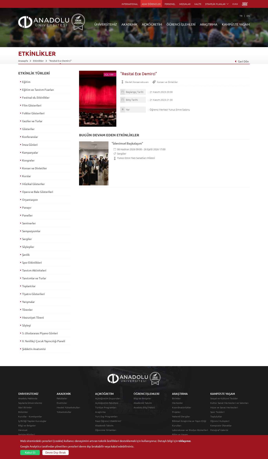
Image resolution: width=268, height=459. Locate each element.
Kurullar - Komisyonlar (30, 416)
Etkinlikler (38, 60)
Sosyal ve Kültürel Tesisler (224, 398)
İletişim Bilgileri (26, 434)
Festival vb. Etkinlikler (35, 97)
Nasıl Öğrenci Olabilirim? (108, 420)
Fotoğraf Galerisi (219, 430)
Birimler (176, 398)
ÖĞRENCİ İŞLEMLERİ (181, 24)
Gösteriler (28, 129)
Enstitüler (62, 402)
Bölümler (23, 411)
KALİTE (197, 3)
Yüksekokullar (64, 411)
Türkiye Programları (105, 407)
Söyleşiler (28, 246)
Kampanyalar (30, 152)
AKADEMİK (129, 24)
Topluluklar (216, 416)
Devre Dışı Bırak (55, 452)
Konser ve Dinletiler (167, 81)
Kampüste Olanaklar (221, 425)
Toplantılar (29, 286)
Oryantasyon (30, 199)
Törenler (27, 309)
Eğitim (26, 81)
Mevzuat (22, 430)
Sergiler (121, 153)
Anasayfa (23, 60)
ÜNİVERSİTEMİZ (105, 24)
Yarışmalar (28, 301)
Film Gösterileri (31, 105)
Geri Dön (243, 61)
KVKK (235, 3)
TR (241, 15)
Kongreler (28, 160)
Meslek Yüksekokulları (68, 407)
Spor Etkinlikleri (32, 262)
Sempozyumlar (31, 231)
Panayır (26, 207)
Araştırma (100, 411)
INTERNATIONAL (130, 3)
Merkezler (177, 402)
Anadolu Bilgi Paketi (144, 407)
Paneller (27, 215)
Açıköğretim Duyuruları (107, 398)
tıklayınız (185, 441)
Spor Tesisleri (217, 411)
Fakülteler (62, 398)
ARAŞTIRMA (208, 24)
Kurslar (26, 176)
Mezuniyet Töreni (33, 317)
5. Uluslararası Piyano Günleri (40, 333)
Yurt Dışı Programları (106, 416)
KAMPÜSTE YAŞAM (236, 24)
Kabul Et (30, 452)
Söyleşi (26, 325)
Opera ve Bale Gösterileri (37, 191)
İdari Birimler (25, 407)
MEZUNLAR (185, 3)
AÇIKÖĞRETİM (152, 24)
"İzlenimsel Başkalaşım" (127, 143)
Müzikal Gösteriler (33, 184)
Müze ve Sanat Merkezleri (224, 407)
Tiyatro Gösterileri (33, 294)
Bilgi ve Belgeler (27, 425)
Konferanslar (30, 136)
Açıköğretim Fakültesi (106, 402)
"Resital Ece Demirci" (60, 60)
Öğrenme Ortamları (105, 430)
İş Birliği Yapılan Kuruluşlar (32, 420)
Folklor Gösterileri (33, 113)
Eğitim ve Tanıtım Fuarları (38, 89)
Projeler (176, 411)
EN (248, 15)
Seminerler (29, 223)
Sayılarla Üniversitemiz (30, 402)
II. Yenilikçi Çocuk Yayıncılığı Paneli (43, 341)
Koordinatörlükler (181, 407)
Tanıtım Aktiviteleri (34, 270)
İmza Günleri (30, 144)
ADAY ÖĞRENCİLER (151, 3)
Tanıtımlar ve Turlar (34, 278)
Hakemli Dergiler (181, 416)
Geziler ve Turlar (32, 121)
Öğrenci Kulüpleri (219, 420)
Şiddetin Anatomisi (34, 349)
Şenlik (26, 254)
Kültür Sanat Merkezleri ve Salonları (229, 402)
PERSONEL (170, 3)
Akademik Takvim (104, 425)
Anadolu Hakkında (27, 398)
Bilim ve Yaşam (180, 434)
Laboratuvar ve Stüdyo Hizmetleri (190, 430)
